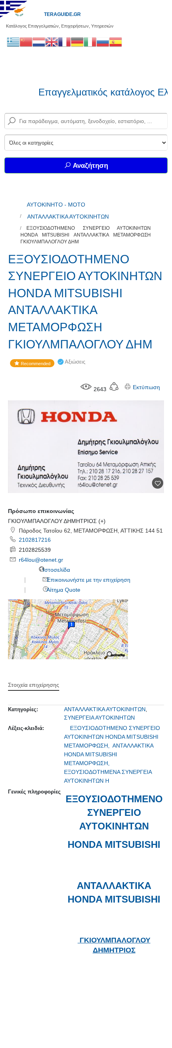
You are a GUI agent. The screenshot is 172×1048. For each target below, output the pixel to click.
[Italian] (90, 41)
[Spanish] (115, 41)
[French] (64, 41)
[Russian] (102, 41)
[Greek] (13, 41)
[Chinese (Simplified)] (26, 41)
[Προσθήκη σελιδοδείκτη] (157, 483)
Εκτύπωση (145, 387)
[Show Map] (68, 629)
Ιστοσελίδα (55, 570)
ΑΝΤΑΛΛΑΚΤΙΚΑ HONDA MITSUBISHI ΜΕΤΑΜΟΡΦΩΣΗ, (108, 754)
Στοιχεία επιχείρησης (33, 685)
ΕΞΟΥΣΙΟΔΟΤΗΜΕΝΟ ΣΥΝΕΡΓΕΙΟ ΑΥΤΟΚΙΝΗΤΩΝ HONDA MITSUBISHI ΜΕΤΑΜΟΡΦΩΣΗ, (112, 737)
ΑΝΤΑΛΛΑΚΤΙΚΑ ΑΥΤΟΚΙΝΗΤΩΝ (68, 216)
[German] (77, 41)
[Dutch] (38, 41)
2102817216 (35, 540)
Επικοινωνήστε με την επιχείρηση (87, 580)
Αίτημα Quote (62, 590)
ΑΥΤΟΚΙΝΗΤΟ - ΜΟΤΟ (56, 204)
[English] (51, 41)
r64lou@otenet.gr (41, 560)
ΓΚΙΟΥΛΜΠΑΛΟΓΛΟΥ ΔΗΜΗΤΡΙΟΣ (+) (57, 521)
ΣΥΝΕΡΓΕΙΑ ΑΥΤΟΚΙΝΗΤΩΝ (99, 717)
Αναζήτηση (89, 165)
